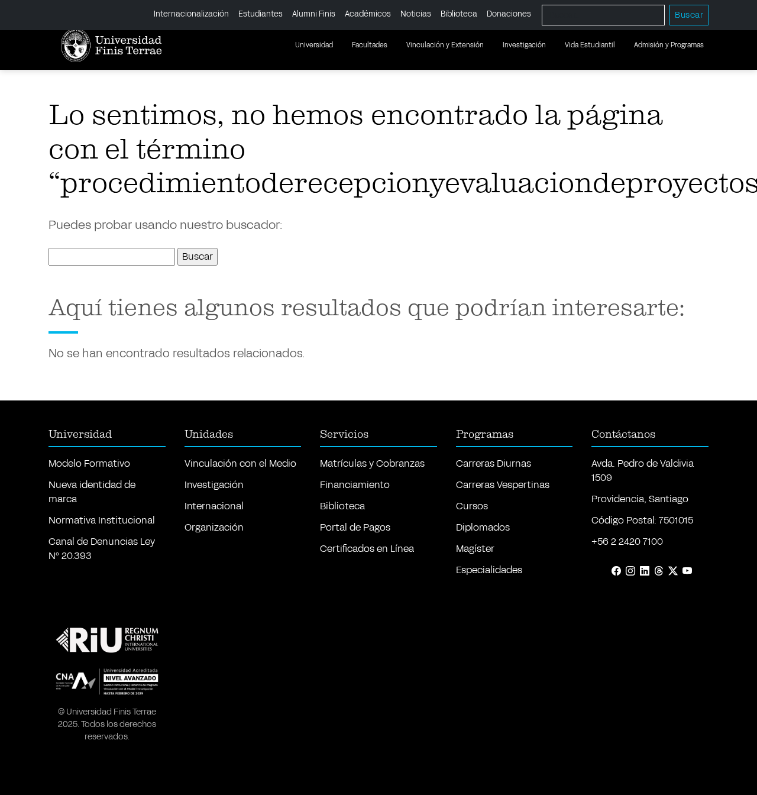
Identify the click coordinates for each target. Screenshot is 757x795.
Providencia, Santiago (639, 499)
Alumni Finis (313, 14)
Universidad (314, 45)
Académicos (368, 14)
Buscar (689, 15)
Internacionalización (191, 14)
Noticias (415, 14)
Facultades (369, 45)
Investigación (524, 45)
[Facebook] (616, 571)
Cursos (472, 506)
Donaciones (509, 14)
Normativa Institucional (101, 520)
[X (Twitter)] (673, 571)
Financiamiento (355, 485)
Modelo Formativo (89, 463)
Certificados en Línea (367, 548)
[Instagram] (630, 571)
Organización (214, 527)
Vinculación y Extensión (445, 45)
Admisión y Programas (669, 45)
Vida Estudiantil (590, 45)
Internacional (214, 506)
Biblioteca (459, 14)
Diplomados (483, 527)
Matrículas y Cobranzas (372, 463)
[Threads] (659, 571)
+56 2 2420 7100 (627, 541)
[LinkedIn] (644, 571)
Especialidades (489, 570)
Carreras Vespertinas (502, 485)
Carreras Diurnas (493, 463)
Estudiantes (260, 14)
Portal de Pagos (355, 527)
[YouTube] (687, 571)
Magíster (475, 548)
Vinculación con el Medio (240, 463)
